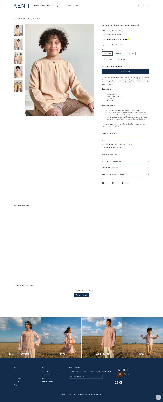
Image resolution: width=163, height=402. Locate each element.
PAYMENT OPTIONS (109, 155)
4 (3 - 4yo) (107, 53)
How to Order (46, 372)
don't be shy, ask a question (115, 174)
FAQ (77, 6)
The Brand (70, 6)
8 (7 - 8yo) (130, 53)
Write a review (81, 295)
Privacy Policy (46, 378)
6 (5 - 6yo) (118, 53)
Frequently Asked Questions (51, 375)
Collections (45, 6)
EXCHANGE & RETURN (110, 168)
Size (103, 50)
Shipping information (111, 161)
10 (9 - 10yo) (108, 59)
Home (36, 6)
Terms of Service (47, 381)
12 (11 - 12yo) (121, 59)
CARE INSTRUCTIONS (110, 133)
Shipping (105, 34)
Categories (57, 6)
